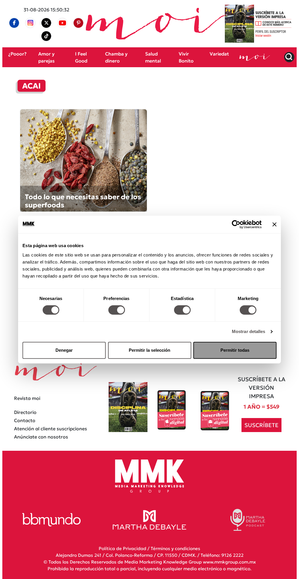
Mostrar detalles (248, 331)
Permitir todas (234, 350)
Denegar (64, 350)
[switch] (116, 310)
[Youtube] (62, 23)
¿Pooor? (17, 54)
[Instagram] (30, 23)
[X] (46, 22)
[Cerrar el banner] (274, 224)
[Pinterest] (78, 22)
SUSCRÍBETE (261, 424)
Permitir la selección (149, 350)
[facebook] (14, 22)
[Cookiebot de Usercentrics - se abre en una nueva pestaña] (236, 224)
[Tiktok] (46, 36)
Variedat (219, 54)
